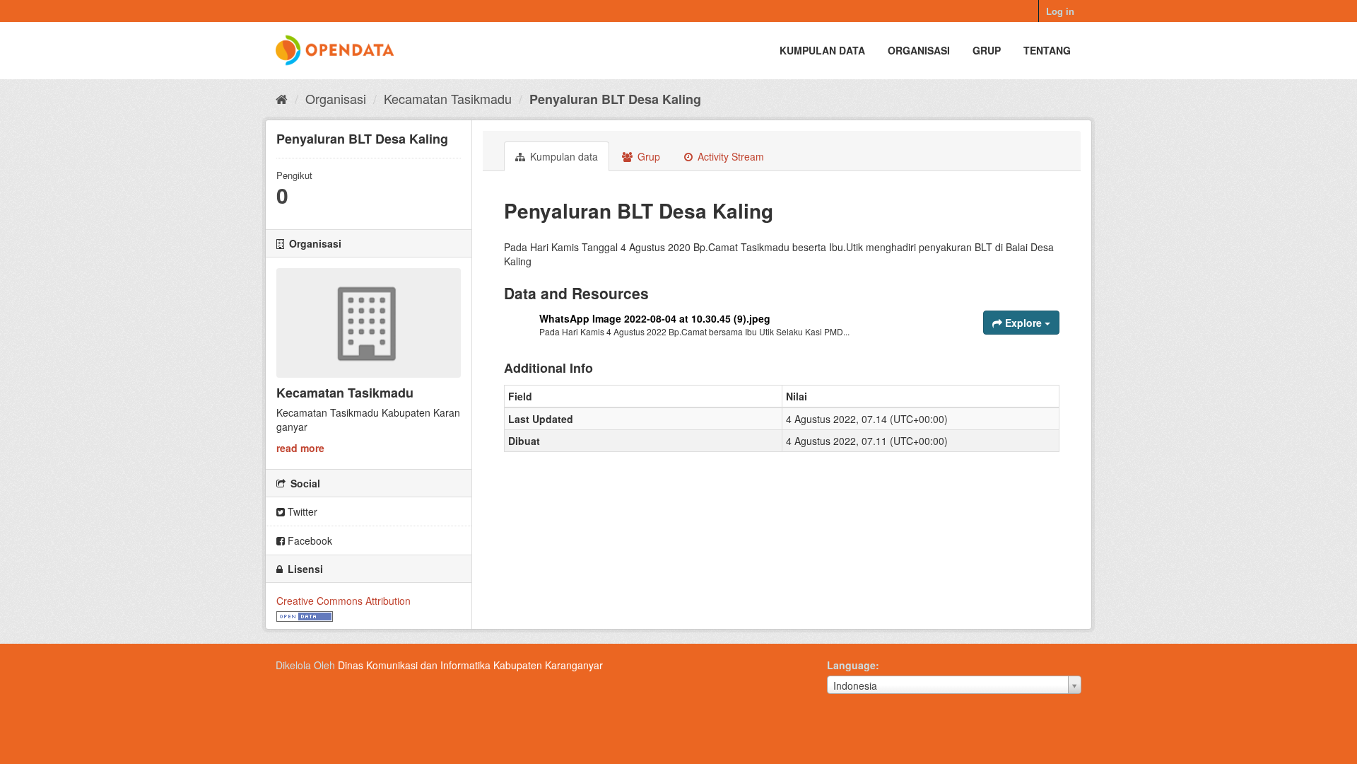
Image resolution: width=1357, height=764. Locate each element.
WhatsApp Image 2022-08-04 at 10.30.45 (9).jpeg (654, 318)
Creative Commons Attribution (343, 601)
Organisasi (919, 50)
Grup (987, 50)
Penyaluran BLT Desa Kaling (615, 99)
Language (851, 665)
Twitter (301, 511)
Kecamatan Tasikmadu (448, 98)
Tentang (1047, 50)
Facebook (308, 540)
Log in (1060, 11)
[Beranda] (282, 98)
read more (300, 448)
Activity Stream (729, 156)
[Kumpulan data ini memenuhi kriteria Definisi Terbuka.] (304, 615)
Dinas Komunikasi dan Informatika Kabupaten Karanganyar (470, 665)
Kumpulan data (822, 50)
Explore (1023, 323)
